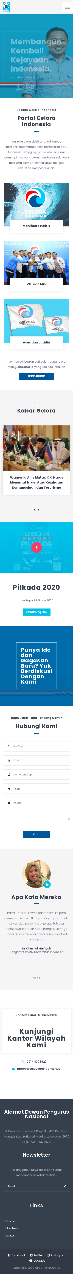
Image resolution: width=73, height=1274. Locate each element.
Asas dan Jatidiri (36, 342)
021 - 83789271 (37, 1062)
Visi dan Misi (37, 284)
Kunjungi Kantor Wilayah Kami (36, 1038)
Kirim (36, 834)
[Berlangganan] (65, 1186)
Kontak (10, 1221)
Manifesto (12, 1228)
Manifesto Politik (36, 226)
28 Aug (13, 436)
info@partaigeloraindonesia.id (38, 1069)
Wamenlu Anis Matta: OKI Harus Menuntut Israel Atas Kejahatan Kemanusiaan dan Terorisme (36, 482)
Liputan (10, 1235)
